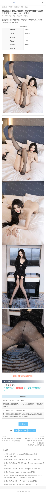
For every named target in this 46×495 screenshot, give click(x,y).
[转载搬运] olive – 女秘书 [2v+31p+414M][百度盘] (20, 472)
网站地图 (27, 491)
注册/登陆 (19, 388)
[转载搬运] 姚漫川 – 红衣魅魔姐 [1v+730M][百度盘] (21, 484)
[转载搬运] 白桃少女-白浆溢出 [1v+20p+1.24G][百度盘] (22, 469)
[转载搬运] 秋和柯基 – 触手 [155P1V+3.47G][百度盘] (21, 481)
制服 (16, 430)
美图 (22, 7)
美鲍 (20, 430)
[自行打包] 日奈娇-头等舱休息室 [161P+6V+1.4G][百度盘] (12, 440)
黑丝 (34, 430)
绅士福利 (16, 7)
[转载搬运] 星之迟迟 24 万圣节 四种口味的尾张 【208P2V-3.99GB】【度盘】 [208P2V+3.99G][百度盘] (34, 442)
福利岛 (23, 3)
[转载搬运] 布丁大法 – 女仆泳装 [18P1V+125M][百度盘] (22, 460)
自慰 (25, 430)
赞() (24, 424)
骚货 (29, 430)
